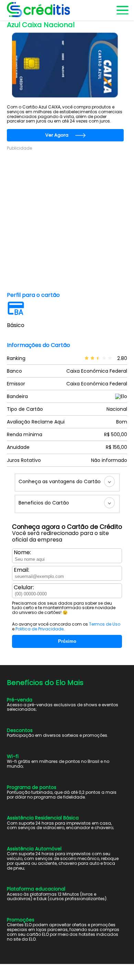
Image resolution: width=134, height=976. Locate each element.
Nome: (22, 552)
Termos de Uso (104, 624)
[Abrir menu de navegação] (121, 10)
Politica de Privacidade (39, 629)
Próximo (67, 641)
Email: (21, 570)
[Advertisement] (67, 218)
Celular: (24, 587)
